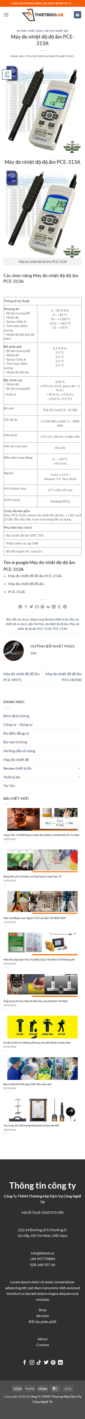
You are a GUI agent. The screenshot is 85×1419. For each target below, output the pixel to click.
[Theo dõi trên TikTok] (38, 1362)
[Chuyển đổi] (79, 768)
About (43, 1339)
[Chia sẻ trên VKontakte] (48, 607)
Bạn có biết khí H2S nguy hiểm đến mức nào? (27, 1084)
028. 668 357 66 (42, 1264)
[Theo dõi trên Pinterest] (53, 1362)
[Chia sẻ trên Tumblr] (59, 607)
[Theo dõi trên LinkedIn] (60, 1362)
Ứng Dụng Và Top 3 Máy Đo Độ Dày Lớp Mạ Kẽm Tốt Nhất (35, 1001)
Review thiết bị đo (30, 30)
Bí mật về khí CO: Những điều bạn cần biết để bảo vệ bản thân (36, 1042)
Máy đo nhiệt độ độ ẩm (53, 624)
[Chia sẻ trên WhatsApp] (20, 607)
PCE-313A (60, 629)
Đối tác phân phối (42, 1321)
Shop (42, 1310)
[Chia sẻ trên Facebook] (26, 607)
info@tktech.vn (42, 1253)
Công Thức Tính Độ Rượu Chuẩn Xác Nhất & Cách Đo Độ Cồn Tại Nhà (41, 834)
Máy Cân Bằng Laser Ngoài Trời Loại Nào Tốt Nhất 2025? (34, 917)
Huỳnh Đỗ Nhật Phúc (59, 56)
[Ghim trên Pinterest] (42, 607)
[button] (6, 14)
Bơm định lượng (16, 716)
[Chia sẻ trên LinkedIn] (54, 607)
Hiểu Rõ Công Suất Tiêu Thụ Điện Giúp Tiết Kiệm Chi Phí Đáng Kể (39, 959)
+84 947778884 (42, 1258)
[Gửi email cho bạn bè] (37, 607)
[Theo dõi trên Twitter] (46, 1362)
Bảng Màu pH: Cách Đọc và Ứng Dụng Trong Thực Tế (32, 876)
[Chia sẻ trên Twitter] (31, 607)
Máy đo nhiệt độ (56, 30)
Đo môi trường (15, 742)
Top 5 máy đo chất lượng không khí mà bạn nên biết (31, 1125)
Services (42, 1315)
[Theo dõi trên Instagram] (31, 1362)
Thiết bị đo (11, 777)
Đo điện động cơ (16, 733)
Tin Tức (9, 785)
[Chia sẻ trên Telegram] (65, 607)
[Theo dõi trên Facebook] (24, 1362)
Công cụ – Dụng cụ (17, 724)
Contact (42, 1345)
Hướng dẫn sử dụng (19, 751)
